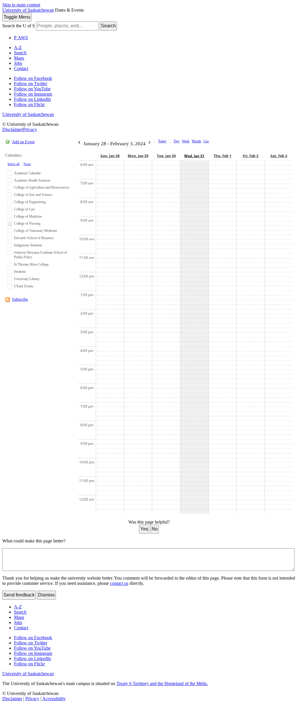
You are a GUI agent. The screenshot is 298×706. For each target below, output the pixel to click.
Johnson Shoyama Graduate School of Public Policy (40, 254)
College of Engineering (30, 202)
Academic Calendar (27, 173)
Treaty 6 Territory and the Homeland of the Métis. (162, 683)
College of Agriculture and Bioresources (41, 187)
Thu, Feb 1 (222, 155)
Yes (144, 528)
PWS (21, 37)
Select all (13, 164)
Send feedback (19, 594)
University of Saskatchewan (28, 10)
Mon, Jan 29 (138, 155)
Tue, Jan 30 (166, 155)
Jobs (18, 63)
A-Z (18, 47)
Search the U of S (18, 25)
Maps (19, 57)
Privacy (30, 129)
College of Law (24, 209)
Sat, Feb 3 (278, 155)
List (206, 141)
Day (177, 141)
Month (196, 141)
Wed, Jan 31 (194, 155)
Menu (16, 17)
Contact (21, 68)
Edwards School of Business (34, 238)
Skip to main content (21, 4)
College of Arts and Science (33, 195)
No (155, 528)
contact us (119, 583)
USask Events (23, 286)
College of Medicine (28, 216)
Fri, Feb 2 (250, 155)
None (27, 164)
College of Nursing (27, 223)
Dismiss (46, 594)
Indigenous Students (28, 245)
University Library (27, 279)
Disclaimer (12, 129)
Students (20, 272)
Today (162, 141)
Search (108, 25)
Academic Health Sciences (32, 180)
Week (185, 141)
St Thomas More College (31, 264)
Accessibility (54, 698)
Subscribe (20, 299)
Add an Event (23, 142)
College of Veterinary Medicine (35, 231)
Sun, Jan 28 (110, 155)
